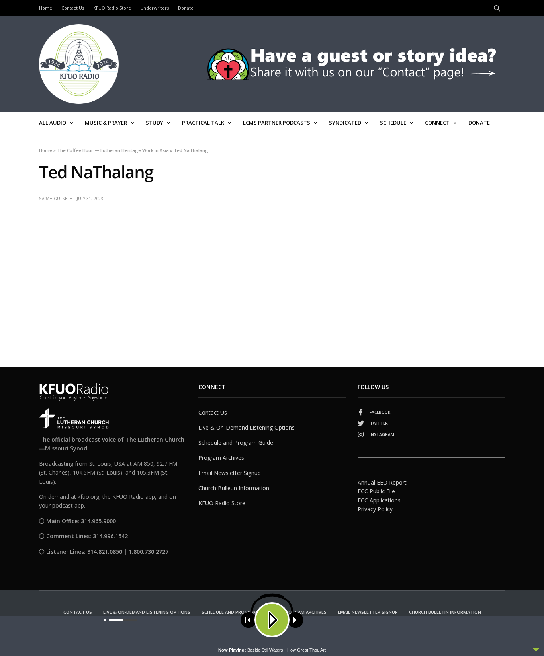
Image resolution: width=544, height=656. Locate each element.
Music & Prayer (106, 122)
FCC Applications (379, 500)
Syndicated (345, 122)
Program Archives (221, 457)
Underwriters (154, 8)
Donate (186, 8)
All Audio (52, 122)
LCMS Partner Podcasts (276, 122)
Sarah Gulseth (55, 198)
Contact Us (72, 8)
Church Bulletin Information (233, 488)
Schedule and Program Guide (235, 442)
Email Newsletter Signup (229, 473)
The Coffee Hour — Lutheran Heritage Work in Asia (113, 150)
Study (154, 122)
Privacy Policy (375, 509)
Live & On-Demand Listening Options (246, 427)
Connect (437, 122)
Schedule (393, 122)
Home (45, 8)
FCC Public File (376, 491)
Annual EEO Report (382, 482)
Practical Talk (203, 122)
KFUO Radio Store (112, 8)
